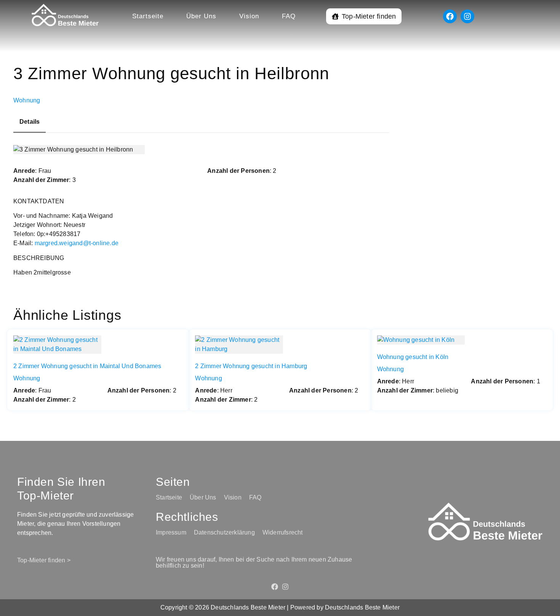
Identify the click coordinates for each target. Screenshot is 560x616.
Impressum (171, 532)
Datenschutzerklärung (224, 532)
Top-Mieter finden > (43, 560)
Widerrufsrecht (282, 532)
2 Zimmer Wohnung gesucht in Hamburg (251, 366)
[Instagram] (467, 16)
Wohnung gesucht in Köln (413, 357)
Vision (249, 16)
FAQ (289, 16)
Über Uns (201, 16)
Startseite (147, 16)
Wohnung (26, 100)
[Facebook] (450, 16)
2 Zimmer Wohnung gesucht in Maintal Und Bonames (87, 366)
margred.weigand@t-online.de (76, 243)
